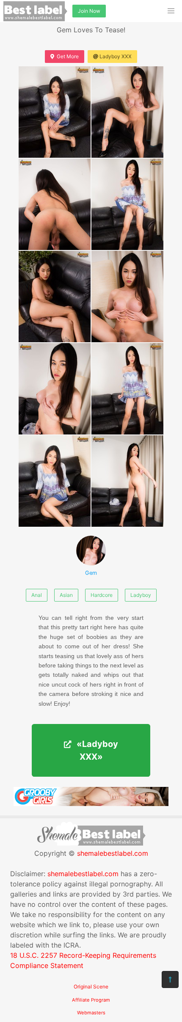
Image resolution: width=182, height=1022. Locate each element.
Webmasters (91, 1013)
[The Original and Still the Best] (91, 803)
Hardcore (102, 595)
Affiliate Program (91, 1000)
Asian (66, 595)
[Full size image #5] (127, 296)
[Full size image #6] (55, 388)
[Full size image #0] (55, 112)
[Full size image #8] (55, 481)
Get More (68, 56)
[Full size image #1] (127, 112)
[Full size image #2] (55, 204)
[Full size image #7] (127, 388)
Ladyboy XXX (115, 56)
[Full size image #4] (55, 296)
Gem (91, 573)
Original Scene (91, 986)
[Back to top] (170, 979)
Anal (36, 595)
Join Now (89, 11)
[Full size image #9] (127, 481)
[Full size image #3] (127, 204)
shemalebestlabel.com (112, 853)
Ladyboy (140, 595)
